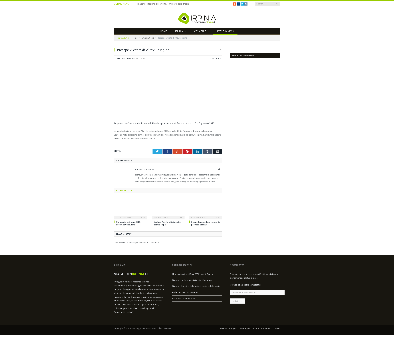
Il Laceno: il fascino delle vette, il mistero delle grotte (163, 3)
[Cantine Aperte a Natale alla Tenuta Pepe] (168, 208)
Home (163, 31)
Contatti (276, 328)
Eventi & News (225, 31)
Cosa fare (200, 31)
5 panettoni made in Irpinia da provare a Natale (205, 223)
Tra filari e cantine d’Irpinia (184, 298)
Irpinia (179, 31)
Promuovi (265, 328)
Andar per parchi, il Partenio (185, 292)
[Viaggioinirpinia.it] (197, 17)
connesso (130, 242)
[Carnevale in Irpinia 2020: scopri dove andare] (130, 208)
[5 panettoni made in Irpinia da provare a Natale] (205, 208)
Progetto (233, 328)
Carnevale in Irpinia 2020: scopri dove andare (128, 223)
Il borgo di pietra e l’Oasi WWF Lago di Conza (192, 274)
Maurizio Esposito (125, 58)
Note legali (245, 328)
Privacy (255, 328)
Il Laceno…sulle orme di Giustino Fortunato (192, 280)
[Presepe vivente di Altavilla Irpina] (168, 92)
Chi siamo (222, 328)
